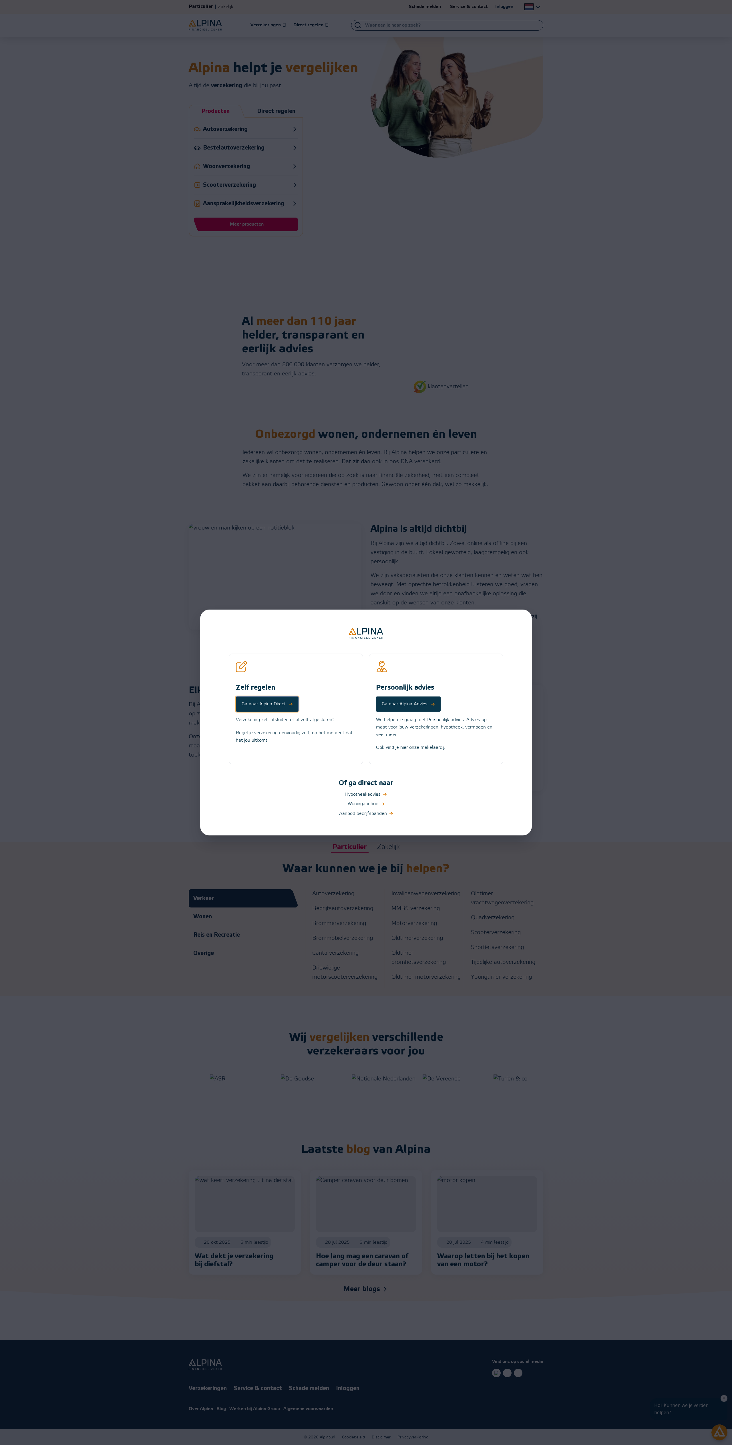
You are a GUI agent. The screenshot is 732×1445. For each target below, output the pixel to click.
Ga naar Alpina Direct (263, 704)
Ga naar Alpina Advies (404, 704)
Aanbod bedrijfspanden (363, 813)
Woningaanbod (363, 804)
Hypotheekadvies (363, 794)
